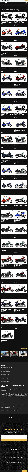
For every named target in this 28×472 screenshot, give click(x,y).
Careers (22, 457)
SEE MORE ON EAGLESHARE (23, 348)
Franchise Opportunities (8, 457)
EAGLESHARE (19, 452)
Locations (7, 452)
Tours (11, 452)
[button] (7, 19)
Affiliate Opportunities (16, 457)
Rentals (14, 452)
